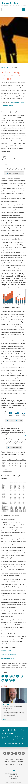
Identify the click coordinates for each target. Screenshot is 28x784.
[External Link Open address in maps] (14, 771)
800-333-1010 (14, 778)
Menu (4, 15)
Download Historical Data (8, 654)
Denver (4, 5)
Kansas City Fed (9, 3)
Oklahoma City (13, 5)
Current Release (5, 650)
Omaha (23, 5)
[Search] (23, 9)
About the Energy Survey (7, 658)
